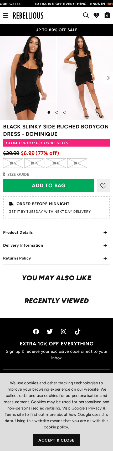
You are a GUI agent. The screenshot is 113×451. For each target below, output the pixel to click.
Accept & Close (56, 440)
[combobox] (87, 15)
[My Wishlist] (96, 15)
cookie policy (56, 427)
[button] (107, 15)
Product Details (18, 232)
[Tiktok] (77, 332)
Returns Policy (17, 258)
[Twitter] (50, 332)
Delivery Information (23, 245)
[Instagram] (64, 332)
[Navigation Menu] (5, 15)
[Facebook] (36, 332)
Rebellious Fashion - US (28, 15)
